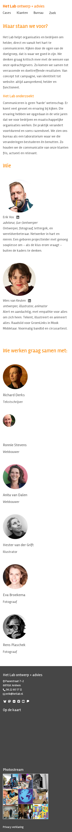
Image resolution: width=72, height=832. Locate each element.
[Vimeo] (19, 702)
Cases (7, 13)
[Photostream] (36, 796)
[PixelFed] (27, 702)
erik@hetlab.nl (14, 694)
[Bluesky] (5, 702)
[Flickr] (14, 702)
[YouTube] (23, 702)
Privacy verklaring (13, 827)
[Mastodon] (10, 702)
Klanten (22, 13)
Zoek (52, 13)
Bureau (38, 13)
